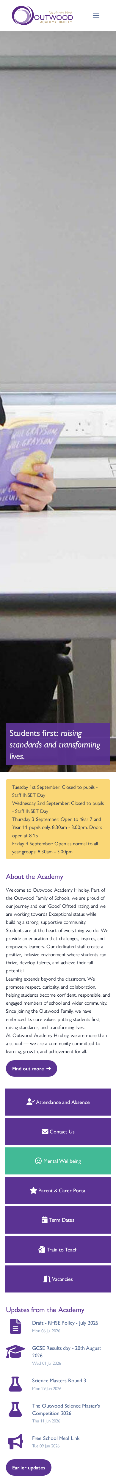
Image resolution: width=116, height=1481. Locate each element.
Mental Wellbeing (61, 1160)
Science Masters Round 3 (59, 1380)
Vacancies (62, 1278)
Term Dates (61, 1219)
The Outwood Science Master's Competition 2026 (66, 1409)
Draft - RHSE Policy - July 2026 (65, 1322)
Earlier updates (28, 1467)
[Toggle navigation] (96, 15)
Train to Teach (61, 1249)
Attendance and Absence (62, 1101)
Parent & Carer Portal (61, 1190)
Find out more (28, 1068)
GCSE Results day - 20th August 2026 (66, 1351)
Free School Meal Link (56, 1437)
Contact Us (61, 1131)
